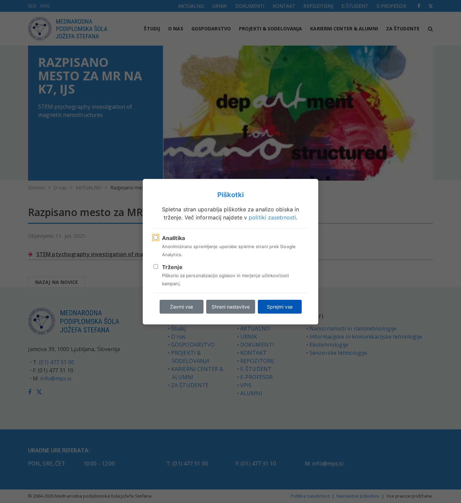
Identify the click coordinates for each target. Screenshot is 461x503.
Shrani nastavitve (231, 307)
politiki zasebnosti (272, 217)
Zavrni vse (181, 307)
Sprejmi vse (280, 307)
